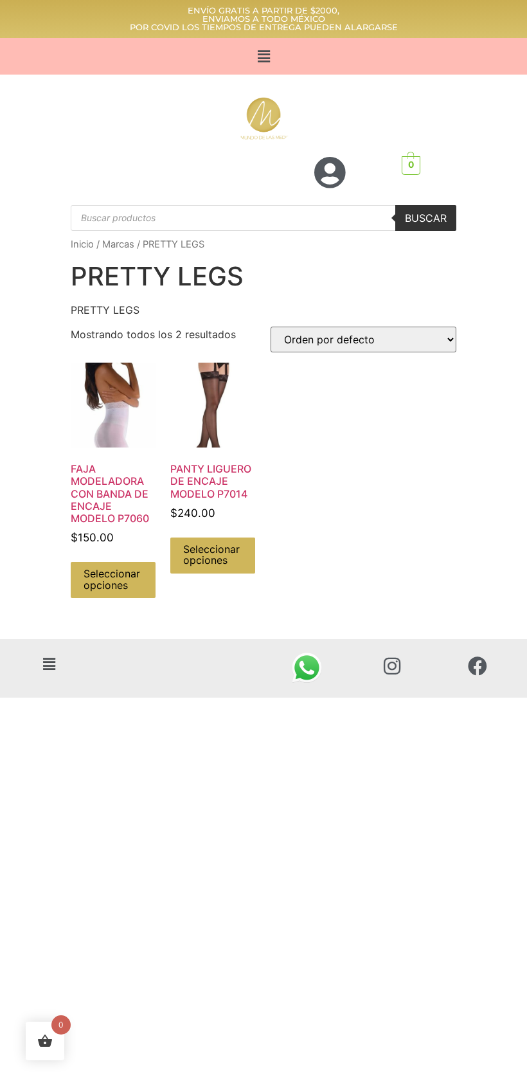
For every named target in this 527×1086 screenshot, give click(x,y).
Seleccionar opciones (112, 579)
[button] (263, 56)
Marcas (118, 244)
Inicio (82, 244)
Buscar (426, 218)
